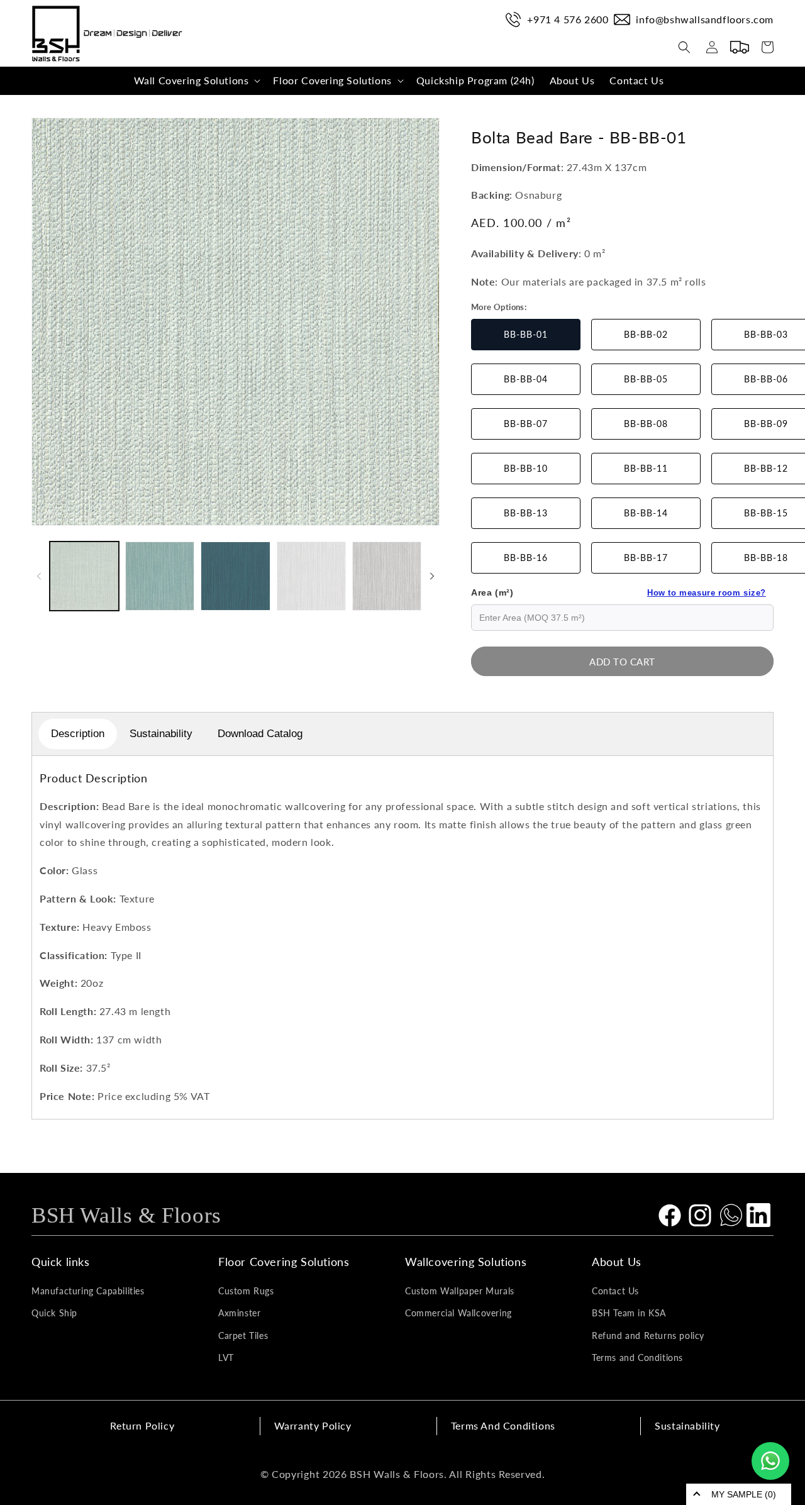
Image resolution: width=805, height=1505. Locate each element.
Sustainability (161, 734)
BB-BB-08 (646, 423)
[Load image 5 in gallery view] (386, 576)
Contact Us (615, 1291)
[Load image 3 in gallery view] (235, 576)
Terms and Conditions (637, 1357)
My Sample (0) (743, 1494)
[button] (196, 81)
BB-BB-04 (526, 379)
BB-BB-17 (646, 557)
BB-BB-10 (526, 468)
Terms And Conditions (503, 1425)
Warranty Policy (313, 1425)
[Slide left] (39, 576)
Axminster (239, 1313)
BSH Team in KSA (629, 1313)
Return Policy (142, 1425)
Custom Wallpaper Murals (459, 1291)
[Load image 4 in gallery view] (311, 576)
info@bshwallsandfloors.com (705, 19)
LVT (226, 1357)
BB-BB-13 (526, 513)
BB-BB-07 (526, 423)
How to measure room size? (706, 592)
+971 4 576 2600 (567, 19)
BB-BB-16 (526, 557)
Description (77, 734)
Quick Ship (54, 1313)
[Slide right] (432, 576)
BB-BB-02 (646, 334)
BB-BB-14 (646, 513)
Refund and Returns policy (648, 1335)
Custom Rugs (246, 1291)
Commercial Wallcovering (458, 1313)
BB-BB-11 (646, 468)
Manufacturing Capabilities (88, 1291)
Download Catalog (260, 734)
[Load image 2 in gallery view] (159, 576)
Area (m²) (618, 592)
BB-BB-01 (526, 334)
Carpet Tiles (243, 1335)
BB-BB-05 (646, 379)
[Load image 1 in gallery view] (84, 576)
